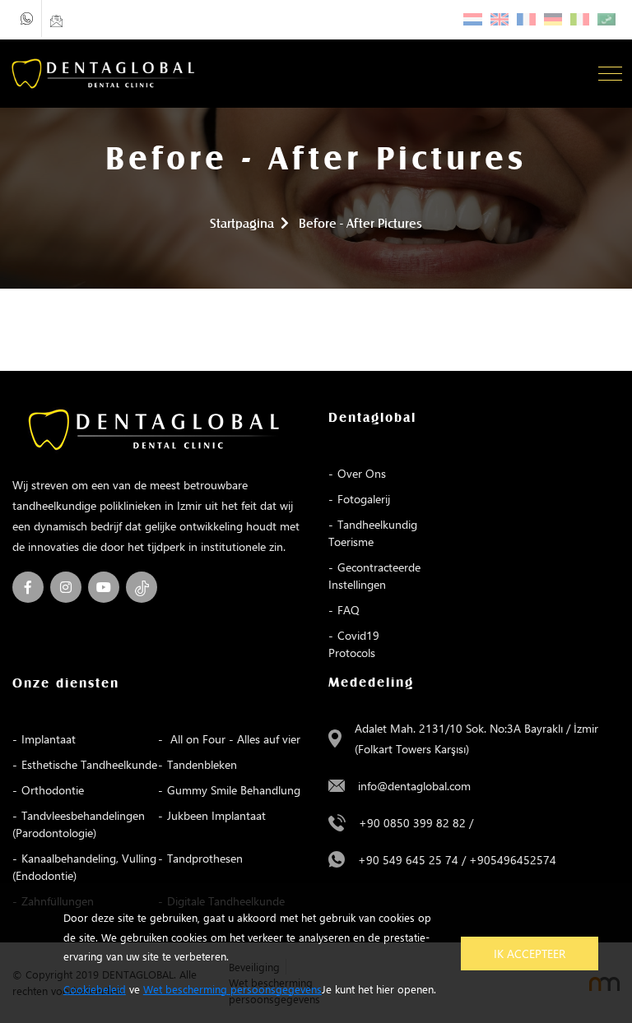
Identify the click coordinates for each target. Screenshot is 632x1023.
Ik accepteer (529, 953)
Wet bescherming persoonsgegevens (232, 989)
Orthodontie (52, 790)
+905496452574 (512, 860)
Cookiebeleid (94, 989)
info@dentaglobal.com (414, 786)
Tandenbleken (202, 764)
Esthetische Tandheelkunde (89, 764)
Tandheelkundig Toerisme (372, 532)
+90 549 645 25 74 (408, 860)
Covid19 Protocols (353, 643)
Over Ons (361, 473)
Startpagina (242, 223)
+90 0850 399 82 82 (412, 823)
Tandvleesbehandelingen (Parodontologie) (78, 824)
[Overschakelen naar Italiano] (579, 19)
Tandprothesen (205, 858)
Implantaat (48, 739)
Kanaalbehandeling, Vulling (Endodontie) (84, 866)
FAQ (348, 610)
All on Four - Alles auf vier (233, 739)
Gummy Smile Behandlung (233, 790)
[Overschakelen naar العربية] (606, 19)
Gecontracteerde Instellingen (374, 575)
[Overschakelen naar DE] (553, 19)
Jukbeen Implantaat (216, 815)
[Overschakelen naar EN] (500, 19)
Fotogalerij (363, 499)
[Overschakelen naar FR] (526, 19)
